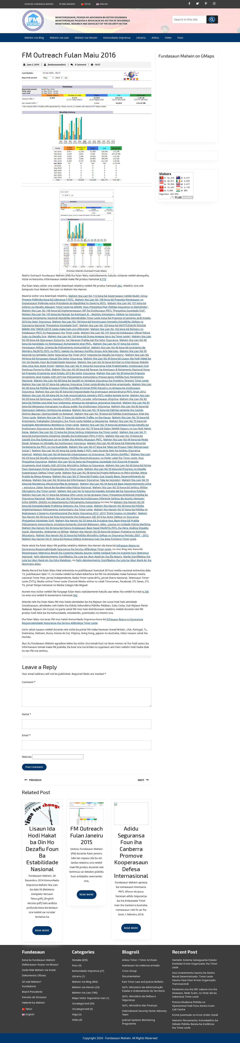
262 (119, 285)
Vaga (75, 1014)
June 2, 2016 (33, 64)
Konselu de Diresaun (34, 997)
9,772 (103, 279)
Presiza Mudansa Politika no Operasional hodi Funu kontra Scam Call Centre (193, 1005)
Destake (76, 960)
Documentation (131, 976)
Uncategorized (80, 1003)
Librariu (141, 37)
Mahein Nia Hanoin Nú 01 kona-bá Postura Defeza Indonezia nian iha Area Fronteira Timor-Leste (79, 539)
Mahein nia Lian (59, 37)
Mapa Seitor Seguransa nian (89, 998)
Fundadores (29, 986)
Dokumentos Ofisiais (34, 975)
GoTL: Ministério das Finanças (139, 1005)
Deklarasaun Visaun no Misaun (40, 964)
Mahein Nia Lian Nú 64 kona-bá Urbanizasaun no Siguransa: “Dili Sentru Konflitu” (81, 454)
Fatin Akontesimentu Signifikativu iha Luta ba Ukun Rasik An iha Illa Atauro (78, 556)
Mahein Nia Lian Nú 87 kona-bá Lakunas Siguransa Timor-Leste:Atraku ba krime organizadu (76, 384)
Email (26, 735)
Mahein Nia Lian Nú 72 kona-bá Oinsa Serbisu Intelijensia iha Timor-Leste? (74, 432)
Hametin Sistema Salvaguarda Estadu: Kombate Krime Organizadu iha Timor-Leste (195, 963)
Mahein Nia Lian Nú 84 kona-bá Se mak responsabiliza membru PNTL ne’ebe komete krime (75, 395)
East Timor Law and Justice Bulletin (142, 981)
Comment (28, 682)
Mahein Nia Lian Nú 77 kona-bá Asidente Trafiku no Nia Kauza (74, 417)
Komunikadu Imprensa (116, 37)
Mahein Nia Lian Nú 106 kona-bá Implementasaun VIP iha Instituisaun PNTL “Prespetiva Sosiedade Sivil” (83, 310)
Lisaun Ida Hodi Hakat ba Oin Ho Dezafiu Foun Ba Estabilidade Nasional (42, 848)
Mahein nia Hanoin (86, 37)
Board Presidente (32, 991)
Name (26, 714)
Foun (180, 37)
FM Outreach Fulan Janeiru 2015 (86, 835)
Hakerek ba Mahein (33, 1002)
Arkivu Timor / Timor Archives (139, 960)
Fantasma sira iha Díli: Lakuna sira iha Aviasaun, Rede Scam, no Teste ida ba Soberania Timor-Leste (194, 993)
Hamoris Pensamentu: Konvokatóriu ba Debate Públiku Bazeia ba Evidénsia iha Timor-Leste (195, 1024)
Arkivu (155, 37)
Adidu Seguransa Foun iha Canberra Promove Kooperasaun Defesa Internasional (131, 852)
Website (26, 756)
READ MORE (43, 932)
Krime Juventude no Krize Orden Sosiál (195, 1015)
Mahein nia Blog (34, 37)
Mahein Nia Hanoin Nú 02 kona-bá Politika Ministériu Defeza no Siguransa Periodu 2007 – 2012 (92, 535)
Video (168, 37)
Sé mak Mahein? (67, 4)
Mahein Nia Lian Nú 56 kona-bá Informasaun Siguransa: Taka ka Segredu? (76, 480)
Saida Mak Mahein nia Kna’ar (39, 970)
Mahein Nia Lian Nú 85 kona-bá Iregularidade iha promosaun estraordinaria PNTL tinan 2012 (90, 391)
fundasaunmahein (57, 64)
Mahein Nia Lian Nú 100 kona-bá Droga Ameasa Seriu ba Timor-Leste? (89, 336)
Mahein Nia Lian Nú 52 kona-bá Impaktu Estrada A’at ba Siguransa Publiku (101, 491)
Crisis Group (129, 970)
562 (75, 595)
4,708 (145, 591)
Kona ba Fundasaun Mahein (39, 4)
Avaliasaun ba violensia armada (141, 965)
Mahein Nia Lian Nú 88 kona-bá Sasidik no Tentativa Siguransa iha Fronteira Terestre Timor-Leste (91, 380)
